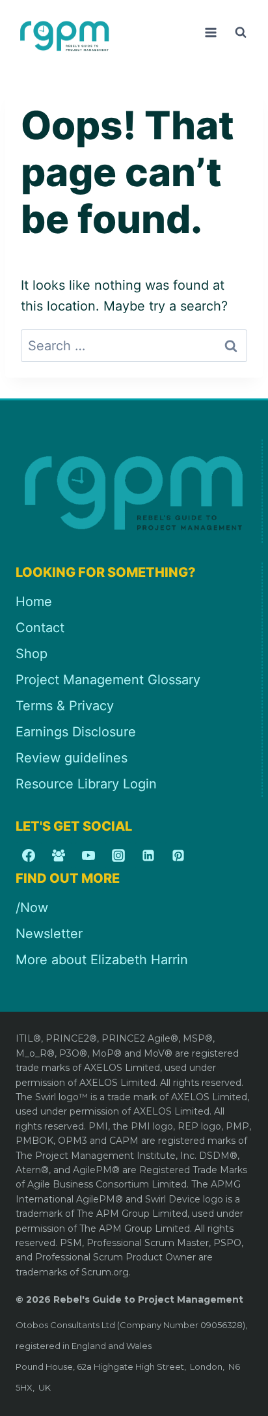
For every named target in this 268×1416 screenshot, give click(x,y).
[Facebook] (29, 855)
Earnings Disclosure (76, 732)
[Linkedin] (148, 855)
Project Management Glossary (108, 679)
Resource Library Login (86, 784)
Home (34, 601)
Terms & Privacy (65, 706)
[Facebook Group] (59, 855)
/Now (32, 907)
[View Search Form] (240, 32)
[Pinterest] (178, 855)
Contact (40, 627)
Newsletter (49, 933)
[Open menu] (210, 32)
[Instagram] (118, 855)
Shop (31, 653)
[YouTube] (88, 855)
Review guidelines (71, 758)
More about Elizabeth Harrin (102, 959)
